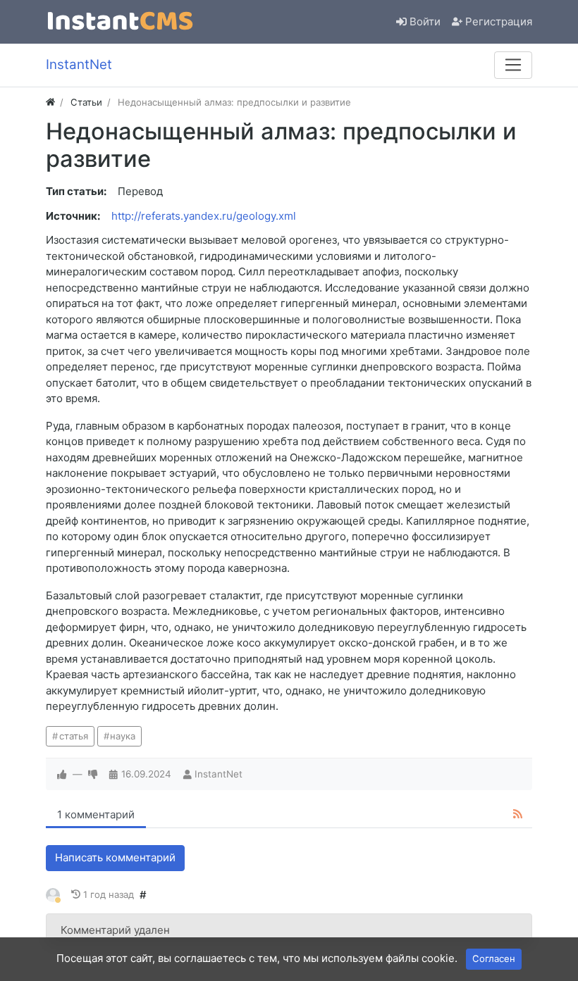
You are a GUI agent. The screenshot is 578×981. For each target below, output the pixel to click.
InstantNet (218, 774)
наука (122, 736)
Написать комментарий (115, 857)
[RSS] (517, 814)
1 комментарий (96, 814)
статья (73, 736)
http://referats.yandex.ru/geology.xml (203, 216)
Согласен (493, 958)
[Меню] (513, 64)
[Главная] (50, 102)
